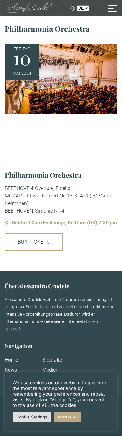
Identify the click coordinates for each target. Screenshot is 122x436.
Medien (50, 370)
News (11, 370)
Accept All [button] (68, 416)
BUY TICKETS (33, 242)
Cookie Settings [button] (31, 416)
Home (11, 360)
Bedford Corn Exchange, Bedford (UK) (54, 223)
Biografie (52, 360)
